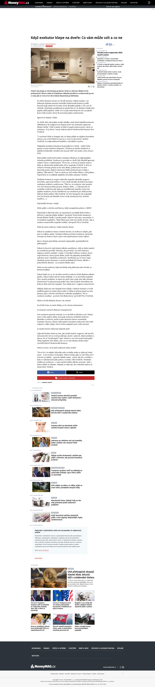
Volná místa (100, 674)
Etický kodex (54, 674)
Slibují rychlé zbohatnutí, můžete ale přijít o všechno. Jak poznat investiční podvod (66, 457)
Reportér (134, 3)
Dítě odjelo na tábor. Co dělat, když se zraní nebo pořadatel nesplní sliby (66, 486)
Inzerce (79, 674)
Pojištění (75, 3)
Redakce (61, 674)
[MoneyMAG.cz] (16, 3)
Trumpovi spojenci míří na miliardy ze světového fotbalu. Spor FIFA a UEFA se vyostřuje (66, 472)
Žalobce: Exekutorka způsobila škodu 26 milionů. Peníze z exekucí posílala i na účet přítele (110, 85)
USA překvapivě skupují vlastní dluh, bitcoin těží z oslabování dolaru (66, 412)
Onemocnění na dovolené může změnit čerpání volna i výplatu (64, 426)
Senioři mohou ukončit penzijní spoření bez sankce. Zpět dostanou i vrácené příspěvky (66, 397)
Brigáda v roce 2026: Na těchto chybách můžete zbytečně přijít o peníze (83, 605)
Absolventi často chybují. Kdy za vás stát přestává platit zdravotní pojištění (66, 502)
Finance (49, 3)
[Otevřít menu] (149, 2)
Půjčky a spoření (62, 3)
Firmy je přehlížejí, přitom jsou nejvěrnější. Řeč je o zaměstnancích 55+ (40, 628)
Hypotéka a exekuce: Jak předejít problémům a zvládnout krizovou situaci (109, 59)
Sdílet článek (110, 44)
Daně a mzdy (87, 3)
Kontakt (67, 674)
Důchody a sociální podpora (106, 3)
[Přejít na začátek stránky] (122, 673)
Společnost (72, 6)
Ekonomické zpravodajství (43, 6)
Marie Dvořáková (51, 44)
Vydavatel (73, 674)
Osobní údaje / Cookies (89, 674)
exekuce (44, 382)
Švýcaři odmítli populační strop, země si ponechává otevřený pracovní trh (62, 628)
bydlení (50, 382)
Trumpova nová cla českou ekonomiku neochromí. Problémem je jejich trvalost (62, 605)
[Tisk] (94, 87)
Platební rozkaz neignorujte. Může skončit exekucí (109, 54)
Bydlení (124, 3)
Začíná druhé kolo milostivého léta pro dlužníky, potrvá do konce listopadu (109, 78)
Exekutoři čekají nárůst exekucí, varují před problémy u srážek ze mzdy (109, 73)
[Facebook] (89, 87)
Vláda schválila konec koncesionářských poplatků (83, 628)
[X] (91, 87)
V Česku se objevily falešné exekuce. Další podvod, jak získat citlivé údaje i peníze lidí (110, 66)
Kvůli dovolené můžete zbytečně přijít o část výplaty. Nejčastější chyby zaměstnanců (66, 517)
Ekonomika (39, 3)
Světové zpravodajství (60, 6)
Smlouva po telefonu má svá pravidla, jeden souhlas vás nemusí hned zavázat (66, 442)
